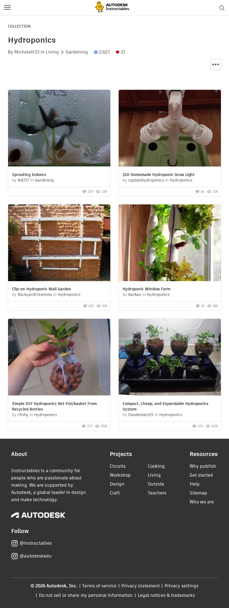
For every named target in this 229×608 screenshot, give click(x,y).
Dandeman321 (141, 415)
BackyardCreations (35, 294)
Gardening (77, 52)
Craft (115, 493)
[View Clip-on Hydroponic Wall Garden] (59, 243)
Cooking (156, 466)
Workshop (120, 475)
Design (117, 484)
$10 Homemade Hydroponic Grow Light (159, 174)
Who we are (202, 502)
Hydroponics (181, 180)
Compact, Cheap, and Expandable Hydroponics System (165, 406)
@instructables (36, 543)
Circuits (118, 466)
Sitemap (198, 493)
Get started (201, 475)
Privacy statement (140, 586)
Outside (156, 484)
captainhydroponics (146, 180)
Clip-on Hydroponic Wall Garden (41, 289)
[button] (7, 8)
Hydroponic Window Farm (146, 289)
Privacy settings (181, 586)
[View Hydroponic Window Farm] (170, 243)
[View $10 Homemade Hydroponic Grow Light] (170, 129)
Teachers (157, 493)
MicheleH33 (26, 52)
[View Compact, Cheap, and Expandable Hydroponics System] (170, 358)
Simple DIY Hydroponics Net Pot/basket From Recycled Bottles (54, 406)
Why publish (203, 466)
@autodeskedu (36, 556)
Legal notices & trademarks (166, 595)
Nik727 (23, 180)
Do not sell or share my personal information (86, 595)
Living (52, 52)
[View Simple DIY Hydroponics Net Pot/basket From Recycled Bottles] (59, 358)
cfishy (23, 415)
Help (195, 484)
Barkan (134, 294)
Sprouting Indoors (29, 174)
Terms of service (99, 586)
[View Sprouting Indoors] (59, 129)
